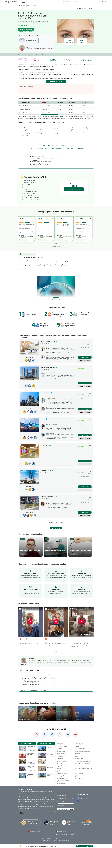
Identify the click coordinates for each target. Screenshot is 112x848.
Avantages (21, 55)
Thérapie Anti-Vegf (79, 764)
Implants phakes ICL (79, 773)
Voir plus (56, 293)
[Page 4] (55, 718)
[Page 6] (59, 718)
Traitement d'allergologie (80, 742)
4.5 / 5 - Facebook (84, 795)
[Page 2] (50, 718)
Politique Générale (61, 799)
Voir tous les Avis (56, 241)
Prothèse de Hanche (61, 778)
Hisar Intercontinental (50, 756)
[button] (73, 211)
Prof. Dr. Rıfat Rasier (50, 393)
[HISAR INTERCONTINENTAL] (29, 342)
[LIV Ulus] (29, 420)
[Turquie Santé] (20, 5)
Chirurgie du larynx (61, 769)
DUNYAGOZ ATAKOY (43, 234)
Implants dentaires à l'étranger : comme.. (31, 749)
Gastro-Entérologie (61, 747)
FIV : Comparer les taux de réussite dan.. (31, 742)
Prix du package (30, 55)
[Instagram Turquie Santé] (36, 729)
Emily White (28, 47)
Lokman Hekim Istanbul (50, 769)
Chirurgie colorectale (79, 744)
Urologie (76, 759)
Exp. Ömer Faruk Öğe (30, 40)
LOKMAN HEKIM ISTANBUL (48, 362)
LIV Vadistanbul (46, 387)
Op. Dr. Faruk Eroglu (50, 350)
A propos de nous (61, 793)
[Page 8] (64, 718)
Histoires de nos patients (55, 1)
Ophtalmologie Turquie (27, 5)
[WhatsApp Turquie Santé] (60, 729)
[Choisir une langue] (110, 2)
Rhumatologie (60, 759)
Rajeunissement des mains (62, 768)
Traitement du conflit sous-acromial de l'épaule (65, 775)
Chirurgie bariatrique (61, 744)
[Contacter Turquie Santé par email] (75, 729)
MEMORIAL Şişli (45, 439)
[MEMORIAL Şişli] (29, 446)
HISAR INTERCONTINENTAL (48, 336)
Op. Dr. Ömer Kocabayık (51, 341)
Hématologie (59, 758)
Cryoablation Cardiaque (62, 773)
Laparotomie (59, 771)
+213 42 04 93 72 (71, 829)
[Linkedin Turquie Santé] (86, 789)
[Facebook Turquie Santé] (44, 729)
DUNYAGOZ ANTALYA (24, 234)
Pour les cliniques (61, 796)
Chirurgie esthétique (79, 737)
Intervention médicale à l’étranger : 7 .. (30, 755)
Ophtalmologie (60, 752)
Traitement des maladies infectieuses (82, 758)
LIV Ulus (43, 413)
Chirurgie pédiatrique (61, 756)
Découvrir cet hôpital (85, 355)
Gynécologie (77, 747)
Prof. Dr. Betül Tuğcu (50, 427)
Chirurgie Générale (61, 746)
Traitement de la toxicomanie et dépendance (63, 762)
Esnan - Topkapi (50, 762)
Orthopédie (59, 742)
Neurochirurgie (60, 751)
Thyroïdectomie (78, 766)
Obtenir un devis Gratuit (56, 81)
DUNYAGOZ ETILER (61, 234)
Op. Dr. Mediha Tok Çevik (51, 419)
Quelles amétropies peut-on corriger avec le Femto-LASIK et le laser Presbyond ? (40, 668)
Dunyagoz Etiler (50, 748)
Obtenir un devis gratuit (26, 29)
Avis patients (51, 55)
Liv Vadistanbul (50, 742)
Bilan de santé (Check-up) (62, 754)
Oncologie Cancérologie (62, 741)
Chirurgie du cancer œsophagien (64, 766)
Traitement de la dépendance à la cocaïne (83, 763)
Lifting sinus (77, 771)
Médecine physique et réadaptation (82, 756)
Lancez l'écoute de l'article (28, 248)
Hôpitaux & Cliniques (41, 55)
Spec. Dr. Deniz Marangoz (52, 401)
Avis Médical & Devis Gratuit (74, 189)
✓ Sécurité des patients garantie (25, 31)
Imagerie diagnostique (61, 749)
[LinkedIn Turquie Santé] (67, 729)
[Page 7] (62, 718)
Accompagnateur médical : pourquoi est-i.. (31, 762)
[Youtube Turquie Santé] (83, 789)
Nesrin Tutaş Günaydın (51, 496)
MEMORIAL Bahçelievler (48, 491)
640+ (82, 40)
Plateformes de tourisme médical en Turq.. (30, 769)
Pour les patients (61, 790)
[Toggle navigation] (2, 1)
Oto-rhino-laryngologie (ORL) (81, 752)
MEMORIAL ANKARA (46, 465)
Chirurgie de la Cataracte (62, 764)
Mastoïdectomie (78, 776)
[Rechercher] (37, 8)
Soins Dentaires (60, 737)
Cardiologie (77, 741)
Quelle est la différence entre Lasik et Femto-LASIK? (33, 684)
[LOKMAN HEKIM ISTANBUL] (29, 368)
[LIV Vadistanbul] (29, 394)
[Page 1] (48, 718)
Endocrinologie (78, 754)
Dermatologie (59, 739)
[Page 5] (57, 718)
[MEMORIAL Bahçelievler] (29, 497)
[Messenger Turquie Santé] (52, 729)
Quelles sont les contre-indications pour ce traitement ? (34, 688)
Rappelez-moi (103, 1)
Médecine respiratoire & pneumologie (82, 749)
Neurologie (77, 751)
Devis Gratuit (85, 352)
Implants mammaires (79, 768)
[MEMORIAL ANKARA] (29, 472)
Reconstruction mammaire (80, 769)
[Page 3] (52, 718)
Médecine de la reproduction (81, 739)
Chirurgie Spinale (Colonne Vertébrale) (83, 746)
